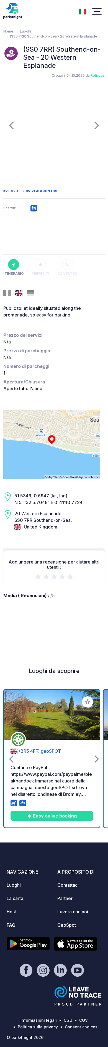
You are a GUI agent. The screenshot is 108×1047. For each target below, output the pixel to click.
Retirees (98, 75)
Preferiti (40, 273)
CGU (68, 1020)
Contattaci (68, 885)
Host (11, 911)
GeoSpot (66, 925)
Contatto (67, 273)
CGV (83, 1020)
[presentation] (11, 125)
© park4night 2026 (25, 1037)
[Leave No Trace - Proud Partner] (78, 996)
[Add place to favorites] (87, 701)
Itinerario (13, 273)
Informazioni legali (38, 1020)
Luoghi (25, 31)
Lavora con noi (72, 911)
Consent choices (81, 1026)
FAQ (11, 925)
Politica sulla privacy (38, 1026)
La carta (15, 898)
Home (8, 31)
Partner (65, 898)
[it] (82, 10)
